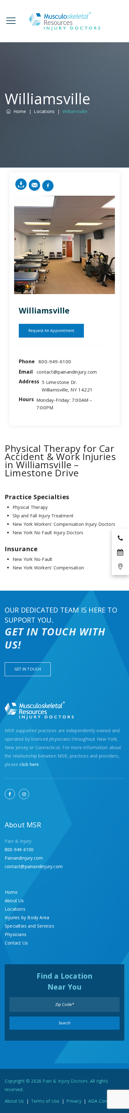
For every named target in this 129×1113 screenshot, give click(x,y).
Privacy (73, 1101)
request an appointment (51, 330)
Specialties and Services (29, 926)
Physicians (15, 934)
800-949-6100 (55, 361)
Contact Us (16, 943)
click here (29, 764)
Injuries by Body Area (27, 917)
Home (18, 111)
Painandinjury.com (24, 858)
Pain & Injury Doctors (65, 1081)
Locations (15, 909)
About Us (14, 900)
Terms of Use (45, 1101)
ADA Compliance (105, 1101)
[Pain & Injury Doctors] (65, 21)
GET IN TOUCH (27, 669)
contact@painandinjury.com (67, 372)
